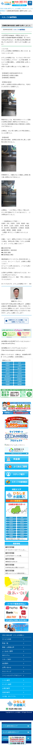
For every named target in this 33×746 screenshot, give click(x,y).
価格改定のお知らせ (11, 561)
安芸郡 (8, 381)
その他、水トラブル (9, 696)
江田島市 (19, 379)
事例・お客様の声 (8, 647)
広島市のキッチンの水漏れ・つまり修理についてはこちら (18, 321)
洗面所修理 (6, 692)
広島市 (8, 363)
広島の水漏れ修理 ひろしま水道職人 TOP (12, 8)
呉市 (19, 363)
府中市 (8, 371)
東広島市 (7, 376)
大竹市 (20, 373)
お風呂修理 (6, 688)
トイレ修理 (6, 680)
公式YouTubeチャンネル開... (13, 555)
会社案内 (5, 663)
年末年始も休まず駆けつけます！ (15, 567)
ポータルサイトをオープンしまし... (15, 550)
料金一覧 (5, 643)
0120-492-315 (15, 709)
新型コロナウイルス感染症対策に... (15, 573)
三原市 (20, 365)
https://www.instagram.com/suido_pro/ (13, 350)
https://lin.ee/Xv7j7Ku (8, 343)
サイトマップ (6, 671)
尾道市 (8, 368)
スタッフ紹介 (6, 659)
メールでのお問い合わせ (19, 5)
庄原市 (8, 373)
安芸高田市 (7, 379)
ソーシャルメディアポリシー (12, 675)
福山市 (20, 368)
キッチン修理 (6, 684)
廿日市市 (19, 376)
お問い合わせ (6, 667)
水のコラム (6, 655)
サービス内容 (6, 639)
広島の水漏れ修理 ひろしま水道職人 (12, 635)
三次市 (20, 371)
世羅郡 (8, 384)
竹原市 (8, 365)
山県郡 (20, 381)
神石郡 (20, 384)
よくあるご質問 (7, 651)
